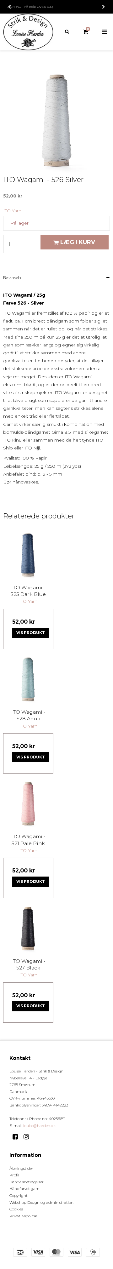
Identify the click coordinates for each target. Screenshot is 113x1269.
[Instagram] (28, 1136)
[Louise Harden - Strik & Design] (28, 32)
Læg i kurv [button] (77, 242)
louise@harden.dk (39, 1125)
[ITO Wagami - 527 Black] (28, 928)
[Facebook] (17, 1136)
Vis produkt (30, 632)
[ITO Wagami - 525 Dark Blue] (28, 554)
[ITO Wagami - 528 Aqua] (28, 679)
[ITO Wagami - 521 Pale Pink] (28, 803)
